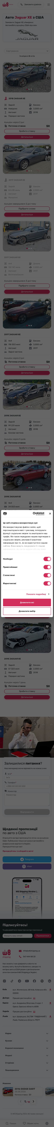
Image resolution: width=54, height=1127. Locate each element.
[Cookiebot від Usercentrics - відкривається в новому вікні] (33, 513)
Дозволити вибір (27, 611)
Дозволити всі (27, 602)
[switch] (47, 567)
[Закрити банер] (50, 514)
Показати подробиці (36, 594)
